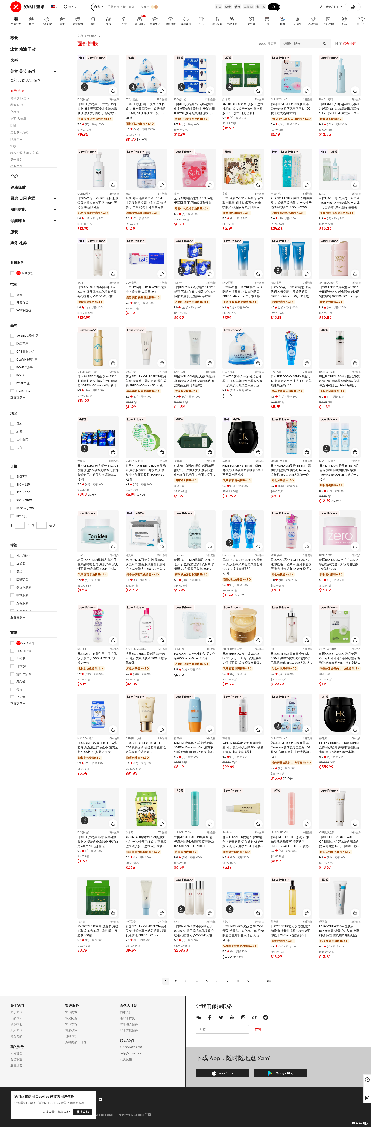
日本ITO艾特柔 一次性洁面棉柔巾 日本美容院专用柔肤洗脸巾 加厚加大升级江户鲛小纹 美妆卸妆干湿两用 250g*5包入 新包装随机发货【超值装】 (97, 108)
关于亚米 (16, 1012)
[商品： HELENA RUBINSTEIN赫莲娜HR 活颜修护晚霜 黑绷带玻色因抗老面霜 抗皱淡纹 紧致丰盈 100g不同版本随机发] (340, 714)
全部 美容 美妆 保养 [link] (25, 80)
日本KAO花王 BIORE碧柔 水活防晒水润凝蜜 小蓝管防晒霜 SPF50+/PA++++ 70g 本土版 (242, 291)
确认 (52, 525)
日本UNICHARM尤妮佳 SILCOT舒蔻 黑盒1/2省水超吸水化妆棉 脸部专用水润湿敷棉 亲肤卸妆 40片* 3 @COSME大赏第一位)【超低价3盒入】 (194, 292)
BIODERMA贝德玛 (136, 649)
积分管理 (16, 1053)
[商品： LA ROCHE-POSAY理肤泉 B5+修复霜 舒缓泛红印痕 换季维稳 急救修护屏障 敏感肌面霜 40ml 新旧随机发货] (340, 897)
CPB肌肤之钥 (133, 738)
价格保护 (71, 1036)
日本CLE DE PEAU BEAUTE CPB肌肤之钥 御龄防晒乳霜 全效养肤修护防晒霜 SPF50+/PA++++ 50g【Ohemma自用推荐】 (146, 747)
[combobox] (348, 43)
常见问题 (71, 1018)
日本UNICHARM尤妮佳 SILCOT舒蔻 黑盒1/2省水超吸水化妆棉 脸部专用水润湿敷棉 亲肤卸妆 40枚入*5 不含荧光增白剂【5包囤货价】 (98, 470)
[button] (70, 7)
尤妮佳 (178, 282)
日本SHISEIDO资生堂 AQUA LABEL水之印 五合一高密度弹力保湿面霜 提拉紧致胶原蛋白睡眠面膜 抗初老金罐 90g (242, 658)
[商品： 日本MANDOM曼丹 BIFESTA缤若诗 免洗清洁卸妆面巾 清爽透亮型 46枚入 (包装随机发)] (98, 714)
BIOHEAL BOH (327, 371)
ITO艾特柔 (83, 99)
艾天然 (274, 921)
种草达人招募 (129, 1024)
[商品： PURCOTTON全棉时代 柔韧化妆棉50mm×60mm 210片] (195, 625)
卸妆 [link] (13, 146)
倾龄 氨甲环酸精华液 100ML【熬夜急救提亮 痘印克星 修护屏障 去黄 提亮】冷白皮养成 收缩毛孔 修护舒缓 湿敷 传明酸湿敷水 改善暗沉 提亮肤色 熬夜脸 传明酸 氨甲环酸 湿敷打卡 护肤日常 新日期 (146, 203)
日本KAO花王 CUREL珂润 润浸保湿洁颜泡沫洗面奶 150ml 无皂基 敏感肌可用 (97, 202)
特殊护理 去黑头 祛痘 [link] (24, 153)
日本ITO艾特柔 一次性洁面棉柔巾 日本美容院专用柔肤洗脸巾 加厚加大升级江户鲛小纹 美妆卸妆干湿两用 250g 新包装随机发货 (242, 381)
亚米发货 (71, 1024)
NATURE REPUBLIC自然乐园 (141, 461)
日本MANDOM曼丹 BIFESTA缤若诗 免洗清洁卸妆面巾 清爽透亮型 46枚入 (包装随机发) (97, 747)
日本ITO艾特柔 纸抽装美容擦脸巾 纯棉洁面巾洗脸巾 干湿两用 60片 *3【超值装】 (97, 841)
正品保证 (16, 1018)
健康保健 (18, 187)
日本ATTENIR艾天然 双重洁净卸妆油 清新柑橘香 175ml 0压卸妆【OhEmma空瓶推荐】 (290, 931)
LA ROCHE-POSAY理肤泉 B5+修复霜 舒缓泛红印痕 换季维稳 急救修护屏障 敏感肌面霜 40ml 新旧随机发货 (339, 931)
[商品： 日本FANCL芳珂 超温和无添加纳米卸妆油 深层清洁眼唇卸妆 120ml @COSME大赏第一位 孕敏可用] (340, 75)
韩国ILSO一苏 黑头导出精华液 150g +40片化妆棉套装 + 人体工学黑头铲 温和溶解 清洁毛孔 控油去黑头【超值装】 (339, 203)
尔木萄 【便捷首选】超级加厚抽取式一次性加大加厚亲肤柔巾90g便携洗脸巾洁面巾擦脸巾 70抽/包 (194, 470)
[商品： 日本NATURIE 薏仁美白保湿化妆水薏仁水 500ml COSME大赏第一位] (98, 625)
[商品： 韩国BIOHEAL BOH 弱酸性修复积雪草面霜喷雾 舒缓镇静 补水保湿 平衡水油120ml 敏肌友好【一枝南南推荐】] (340, 348)
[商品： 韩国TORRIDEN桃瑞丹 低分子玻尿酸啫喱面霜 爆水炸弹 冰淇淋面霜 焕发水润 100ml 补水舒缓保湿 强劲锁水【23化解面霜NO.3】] (98, 531)
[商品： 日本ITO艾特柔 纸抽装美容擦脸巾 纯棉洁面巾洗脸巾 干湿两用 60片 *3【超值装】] (98, 808)
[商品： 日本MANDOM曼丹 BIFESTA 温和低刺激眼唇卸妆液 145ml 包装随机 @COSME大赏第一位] (291, 437)
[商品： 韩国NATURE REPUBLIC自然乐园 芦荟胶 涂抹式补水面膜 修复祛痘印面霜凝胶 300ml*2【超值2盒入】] (146, 437)
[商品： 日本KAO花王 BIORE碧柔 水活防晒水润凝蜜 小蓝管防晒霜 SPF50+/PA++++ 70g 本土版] (243, 258)
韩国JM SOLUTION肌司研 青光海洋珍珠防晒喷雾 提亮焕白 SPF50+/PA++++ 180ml (194, 841)
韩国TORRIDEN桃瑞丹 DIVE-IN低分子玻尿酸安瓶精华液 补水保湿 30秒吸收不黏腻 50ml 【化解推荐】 (194, 564)
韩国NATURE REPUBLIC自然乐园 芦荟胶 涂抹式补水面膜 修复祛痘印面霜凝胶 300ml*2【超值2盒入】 (146, 470)
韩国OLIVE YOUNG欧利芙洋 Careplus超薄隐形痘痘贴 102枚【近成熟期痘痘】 (290, 108)
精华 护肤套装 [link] (19, 98)
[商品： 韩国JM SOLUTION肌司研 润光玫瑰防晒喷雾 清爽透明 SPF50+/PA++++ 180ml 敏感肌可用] (291, 808)
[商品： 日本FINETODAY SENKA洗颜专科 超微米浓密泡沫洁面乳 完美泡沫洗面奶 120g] (291, 348)
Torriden (82, 555)
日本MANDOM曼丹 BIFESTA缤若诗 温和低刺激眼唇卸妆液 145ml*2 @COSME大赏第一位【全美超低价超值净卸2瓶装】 (339, 470)
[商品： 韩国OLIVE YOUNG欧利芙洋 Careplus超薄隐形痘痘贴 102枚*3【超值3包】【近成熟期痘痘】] (291, 714)
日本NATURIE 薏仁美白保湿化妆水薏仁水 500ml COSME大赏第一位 (97, 658)
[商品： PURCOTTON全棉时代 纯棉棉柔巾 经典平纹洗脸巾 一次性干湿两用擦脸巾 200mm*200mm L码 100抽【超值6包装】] (291, 169)
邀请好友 (16, 1065)
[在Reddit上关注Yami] (265, 1017)
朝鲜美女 (131, 371)
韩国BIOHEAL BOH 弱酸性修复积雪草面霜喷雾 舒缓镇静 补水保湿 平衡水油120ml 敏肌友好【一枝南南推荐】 (339, 381)
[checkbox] (33, 273)
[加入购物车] (113, 90)
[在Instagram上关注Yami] (243, 1017)
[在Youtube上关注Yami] (232, 1017)
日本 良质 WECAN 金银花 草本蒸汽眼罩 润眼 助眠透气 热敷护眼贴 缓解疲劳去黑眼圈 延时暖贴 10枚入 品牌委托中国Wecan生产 (242, 203)
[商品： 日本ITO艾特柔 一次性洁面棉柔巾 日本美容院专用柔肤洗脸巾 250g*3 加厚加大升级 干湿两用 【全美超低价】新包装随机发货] (146, 75)
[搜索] (273, 6)
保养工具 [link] (16, 166)
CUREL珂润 (83, 193)
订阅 (258, 1029)
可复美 (129, 555)
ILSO (322, 193)
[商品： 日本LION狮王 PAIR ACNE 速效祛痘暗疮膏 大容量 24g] (146, 258)
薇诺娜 (226, 738)
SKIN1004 (179, 371)
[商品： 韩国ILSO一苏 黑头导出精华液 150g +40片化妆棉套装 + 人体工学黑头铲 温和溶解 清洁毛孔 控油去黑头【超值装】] (340, 169)
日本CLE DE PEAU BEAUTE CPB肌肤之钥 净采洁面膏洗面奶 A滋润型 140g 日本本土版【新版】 (339, 841)
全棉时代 (276, 193)
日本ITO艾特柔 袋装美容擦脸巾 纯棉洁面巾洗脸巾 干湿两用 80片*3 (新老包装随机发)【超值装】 (194, 108)
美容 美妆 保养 (23, 71)
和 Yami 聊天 (360, 1123)
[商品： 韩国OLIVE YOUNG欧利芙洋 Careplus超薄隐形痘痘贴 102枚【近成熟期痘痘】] (291, 75)
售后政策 (71, 1030)
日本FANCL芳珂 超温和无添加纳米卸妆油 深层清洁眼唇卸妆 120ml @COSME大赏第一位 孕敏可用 (339, 108)
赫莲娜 (226, 461)
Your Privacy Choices (131, 1114)
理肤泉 (323, 921)
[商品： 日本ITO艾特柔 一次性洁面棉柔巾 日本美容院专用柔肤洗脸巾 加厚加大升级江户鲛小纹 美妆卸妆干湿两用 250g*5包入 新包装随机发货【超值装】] (98, 75)
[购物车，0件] (353, 7)
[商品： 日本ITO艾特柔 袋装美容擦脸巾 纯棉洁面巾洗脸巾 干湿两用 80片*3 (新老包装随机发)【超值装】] (195, 75)
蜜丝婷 (178, 738)
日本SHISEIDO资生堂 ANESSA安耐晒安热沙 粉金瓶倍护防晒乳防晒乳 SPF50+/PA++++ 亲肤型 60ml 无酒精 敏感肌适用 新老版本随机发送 (339, 292)
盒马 (176, 193)
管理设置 (49, 1112)
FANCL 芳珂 (326, 99)
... (258, 981)
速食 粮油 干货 (23, 49)
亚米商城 (71, 1012)
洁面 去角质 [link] (18, 118)
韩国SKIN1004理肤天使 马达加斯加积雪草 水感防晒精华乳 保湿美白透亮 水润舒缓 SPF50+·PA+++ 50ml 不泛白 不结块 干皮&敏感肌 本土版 (194, 381)
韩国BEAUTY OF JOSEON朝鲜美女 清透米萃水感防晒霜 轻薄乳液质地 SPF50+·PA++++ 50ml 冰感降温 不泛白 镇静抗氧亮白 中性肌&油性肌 (146, 931)
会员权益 (16, 1059)
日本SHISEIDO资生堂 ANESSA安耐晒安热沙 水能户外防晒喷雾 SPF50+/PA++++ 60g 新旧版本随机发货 (97, 381)
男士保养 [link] (16, 159)
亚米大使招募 (129, 1030)
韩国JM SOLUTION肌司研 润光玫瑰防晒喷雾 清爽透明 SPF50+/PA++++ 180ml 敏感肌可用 (291, 841)
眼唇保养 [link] (16, 139)
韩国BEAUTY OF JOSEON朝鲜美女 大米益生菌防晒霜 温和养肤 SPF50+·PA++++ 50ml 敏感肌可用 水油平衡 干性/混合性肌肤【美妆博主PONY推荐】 (146, 381)
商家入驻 (126, 1012)
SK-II (80, 282)
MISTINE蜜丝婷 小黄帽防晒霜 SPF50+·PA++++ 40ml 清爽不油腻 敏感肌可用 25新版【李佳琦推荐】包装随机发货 (194, 747)
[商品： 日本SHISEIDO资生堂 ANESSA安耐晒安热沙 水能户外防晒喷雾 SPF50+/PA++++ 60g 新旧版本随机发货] (98, 348)
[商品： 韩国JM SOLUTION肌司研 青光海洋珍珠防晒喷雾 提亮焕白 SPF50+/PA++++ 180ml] (195, 808)
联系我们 (16, 1024)
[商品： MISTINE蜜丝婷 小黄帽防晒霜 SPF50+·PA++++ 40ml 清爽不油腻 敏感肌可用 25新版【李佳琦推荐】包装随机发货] (195, 714)
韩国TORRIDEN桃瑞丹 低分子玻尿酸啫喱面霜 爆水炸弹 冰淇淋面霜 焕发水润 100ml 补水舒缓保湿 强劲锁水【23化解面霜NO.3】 (97, 564)
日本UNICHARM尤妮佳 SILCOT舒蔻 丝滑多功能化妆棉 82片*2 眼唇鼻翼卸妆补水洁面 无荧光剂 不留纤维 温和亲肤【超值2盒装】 (243, 931)
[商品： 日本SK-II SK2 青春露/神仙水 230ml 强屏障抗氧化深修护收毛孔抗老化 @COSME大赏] (98, 258)
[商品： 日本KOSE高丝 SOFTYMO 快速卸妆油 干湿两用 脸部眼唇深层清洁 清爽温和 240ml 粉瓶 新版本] (291, 531)
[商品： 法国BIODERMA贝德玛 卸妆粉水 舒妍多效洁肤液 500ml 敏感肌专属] (146, 625)
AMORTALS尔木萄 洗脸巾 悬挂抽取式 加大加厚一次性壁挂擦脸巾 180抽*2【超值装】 (242, 108)
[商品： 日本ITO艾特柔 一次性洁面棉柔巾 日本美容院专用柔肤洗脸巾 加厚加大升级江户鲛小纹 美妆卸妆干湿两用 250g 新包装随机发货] (243, 348)
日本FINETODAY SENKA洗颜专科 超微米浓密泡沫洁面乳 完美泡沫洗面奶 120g (291, 381)
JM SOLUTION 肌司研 (187, 832)
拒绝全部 (64, 1112)
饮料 (14, 60)
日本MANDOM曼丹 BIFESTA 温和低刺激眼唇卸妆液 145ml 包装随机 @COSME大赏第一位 (291, 470)
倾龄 (128, 193)
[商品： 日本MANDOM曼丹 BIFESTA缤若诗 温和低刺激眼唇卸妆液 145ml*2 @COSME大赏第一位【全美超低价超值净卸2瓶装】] (340, 437)
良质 (225, 193)
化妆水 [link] (14, 111)
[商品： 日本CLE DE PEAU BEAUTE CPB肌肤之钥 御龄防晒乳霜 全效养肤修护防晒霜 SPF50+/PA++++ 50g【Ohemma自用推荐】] (146, 714)
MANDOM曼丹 (279, 461)
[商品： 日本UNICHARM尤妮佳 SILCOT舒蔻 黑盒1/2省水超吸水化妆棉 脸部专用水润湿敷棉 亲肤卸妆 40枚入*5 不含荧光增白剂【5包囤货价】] (98, 437)
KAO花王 (227, 282)
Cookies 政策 (57, 1103)
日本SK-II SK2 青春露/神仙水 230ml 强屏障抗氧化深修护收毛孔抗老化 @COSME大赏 (97, 291)
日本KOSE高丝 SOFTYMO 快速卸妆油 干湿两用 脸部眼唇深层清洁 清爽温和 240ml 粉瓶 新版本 (291, 564)
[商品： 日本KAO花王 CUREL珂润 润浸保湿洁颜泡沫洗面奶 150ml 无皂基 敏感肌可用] (98, 169)
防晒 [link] (13, 125)
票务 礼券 (18, 243)
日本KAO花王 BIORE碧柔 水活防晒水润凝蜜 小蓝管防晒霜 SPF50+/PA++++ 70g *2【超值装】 (291, 292)
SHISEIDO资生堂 (329, 282)
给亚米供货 (127, 1018)
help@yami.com (131, 1053)
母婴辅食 (18, 221)
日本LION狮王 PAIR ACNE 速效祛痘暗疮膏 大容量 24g (146, 289)
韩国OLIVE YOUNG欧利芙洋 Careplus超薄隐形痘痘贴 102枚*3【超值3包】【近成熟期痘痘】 (291, 747)
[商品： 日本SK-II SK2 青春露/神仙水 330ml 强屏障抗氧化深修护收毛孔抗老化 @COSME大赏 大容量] (291, 625)
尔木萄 (226, 99)
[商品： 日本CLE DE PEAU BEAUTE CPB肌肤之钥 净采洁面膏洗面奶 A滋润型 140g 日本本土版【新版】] (340, 808)
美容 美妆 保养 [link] (87, 36)
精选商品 (16, 1036)
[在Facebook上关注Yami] (209, 1017)
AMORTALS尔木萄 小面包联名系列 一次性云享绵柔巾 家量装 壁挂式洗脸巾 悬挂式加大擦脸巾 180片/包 (146, 841)
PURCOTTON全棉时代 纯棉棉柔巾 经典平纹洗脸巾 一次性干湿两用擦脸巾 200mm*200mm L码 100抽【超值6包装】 (291, 203)
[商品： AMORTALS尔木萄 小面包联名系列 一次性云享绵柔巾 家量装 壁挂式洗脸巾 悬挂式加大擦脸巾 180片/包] (146, 808)
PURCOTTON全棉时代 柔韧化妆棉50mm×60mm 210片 (194, 656)
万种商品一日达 (75, 1042)
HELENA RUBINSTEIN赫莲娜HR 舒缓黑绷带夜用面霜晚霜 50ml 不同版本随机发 (242, 470)
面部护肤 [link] (17, 91)
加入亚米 (16, 1030)
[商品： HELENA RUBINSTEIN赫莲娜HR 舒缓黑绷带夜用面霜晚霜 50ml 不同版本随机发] (243, 437)
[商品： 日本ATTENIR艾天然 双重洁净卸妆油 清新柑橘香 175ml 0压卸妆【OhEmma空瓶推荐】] (291, 897)
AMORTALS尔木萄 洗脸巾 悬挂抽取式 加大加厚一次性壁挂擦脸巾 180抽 (97, 931)
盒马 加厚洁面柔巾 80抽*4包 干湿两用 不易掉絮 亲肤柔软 (193, 200)
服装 (14, 232)
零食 (14, 38)
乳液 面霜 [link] (16, 105)
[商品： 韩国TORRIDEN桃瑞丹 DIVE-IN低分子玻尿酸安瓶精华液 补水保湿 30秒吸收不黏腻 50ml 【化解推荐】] (195, 531)
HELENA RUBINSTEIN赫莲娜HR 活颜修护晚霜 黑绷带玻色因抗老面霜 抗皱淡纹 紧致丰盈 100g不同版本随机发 (339, 747)
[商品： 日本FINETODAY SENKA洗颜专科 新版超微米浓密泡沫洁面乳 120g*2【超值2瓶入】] (243, 531)
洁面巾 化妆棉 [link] (19, 132)
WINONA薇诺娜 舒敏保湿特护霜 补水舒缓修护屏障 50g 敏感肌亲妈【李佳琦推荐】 (242, 747)
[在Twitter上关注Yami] (221, 1017)
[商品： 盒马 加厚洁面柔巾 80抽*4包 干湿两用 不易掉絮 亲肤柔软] (195, 169)
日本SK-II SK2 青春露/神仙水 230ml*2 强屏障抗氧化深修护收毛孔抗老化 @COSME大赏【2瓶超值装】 (194, 931)
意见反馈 (126, 1059)
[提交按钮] (324, 43)
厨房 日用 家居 (23, 198)
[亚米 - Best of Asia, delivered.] (27, 6)
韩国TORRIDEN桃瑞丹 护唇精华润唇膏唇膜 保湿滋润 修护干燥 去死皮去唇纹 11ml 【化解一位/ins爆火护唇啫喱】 (243, 841)
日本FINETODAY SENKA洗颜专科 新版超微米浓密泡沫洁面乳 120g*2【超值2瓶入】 (242, 564)
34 (269, 981)
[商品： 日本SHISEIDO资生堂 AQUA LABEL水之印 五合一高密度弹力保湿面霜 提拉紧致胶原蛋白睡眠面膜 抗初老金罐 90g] (243, 625)
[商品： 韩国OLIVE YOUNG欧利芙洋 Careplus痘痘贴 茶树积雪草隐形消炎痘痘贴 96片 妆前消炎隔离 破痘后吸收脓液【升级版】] (340, 625)
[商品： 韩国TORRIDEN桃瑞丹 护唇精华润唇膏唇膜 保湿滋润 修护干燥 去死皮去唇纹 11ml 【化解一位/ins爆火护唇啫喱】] (243, 808)
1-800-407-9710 (131, 1047)
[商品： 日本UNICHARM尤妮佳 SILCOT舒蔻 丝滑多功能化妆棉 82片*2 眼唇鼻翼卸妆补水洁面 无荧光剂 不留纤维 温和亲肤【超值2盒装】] (243, 897)
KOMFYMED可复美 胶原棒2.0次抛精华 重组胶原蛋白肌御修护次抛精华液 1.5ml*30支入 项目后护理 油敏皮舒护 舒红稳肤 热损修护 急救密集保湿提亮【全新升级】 (146, 564)
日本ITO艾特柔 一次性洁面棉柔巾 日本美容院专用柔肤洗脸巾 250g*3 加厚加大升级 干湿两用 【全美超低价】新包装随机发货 (146, 108)
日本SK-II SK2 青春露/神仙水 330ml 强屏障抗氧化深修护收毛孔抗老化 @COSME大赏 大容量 (290, 658)
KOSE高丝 (276, 555)
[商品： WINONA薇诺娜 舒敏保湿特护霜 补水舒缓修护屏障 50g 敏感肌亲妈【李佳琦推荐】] (243, 714)
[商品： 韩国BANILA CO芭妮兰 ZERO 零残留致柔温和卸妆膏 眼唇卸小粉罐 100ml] (340, 531)
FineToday (277, 371)
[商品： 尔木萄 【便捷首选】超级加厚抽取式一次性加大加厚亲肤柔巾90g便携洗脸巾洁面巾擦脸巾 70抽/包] (195, 437)
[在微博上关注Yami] (254, 1017)
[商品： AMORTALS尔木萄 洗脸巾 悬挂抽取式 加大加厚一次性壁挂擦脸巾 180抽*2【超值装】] (243, 75)
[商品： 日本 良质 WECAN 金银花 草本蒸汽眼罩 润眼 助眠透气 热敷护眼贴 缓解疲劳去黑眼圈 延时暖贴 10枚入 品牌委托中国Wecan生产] (243, 169)
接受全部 (83, 1112)
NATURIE (82, 649)
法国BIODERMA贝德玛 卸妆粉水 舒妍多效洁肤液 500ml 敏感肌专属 (146, 658)
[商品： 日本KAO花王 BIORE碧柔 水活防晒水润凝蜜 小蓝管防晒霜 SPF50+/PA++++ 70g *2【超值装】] (291, 258)
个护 (14, 176)
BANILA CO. (326, 555)
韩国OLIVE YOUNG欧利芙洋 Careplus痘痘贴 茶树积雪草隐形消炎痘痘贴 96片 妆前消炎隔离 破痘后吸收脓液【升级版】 (339, 658)
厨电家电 (18, 209)
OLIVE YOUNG (279, 99)
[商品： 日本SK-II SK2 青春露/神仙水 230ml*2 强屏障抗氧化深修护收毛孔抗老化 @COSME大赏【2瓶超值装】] (195, 897)
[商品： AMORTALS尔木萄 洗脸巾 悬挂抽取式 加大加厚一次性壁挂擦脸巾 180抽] (98, 897)
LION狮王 (131, 282)
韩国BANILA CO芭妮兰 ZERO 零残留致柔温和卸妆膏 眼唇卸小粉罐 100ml (339, 564)
